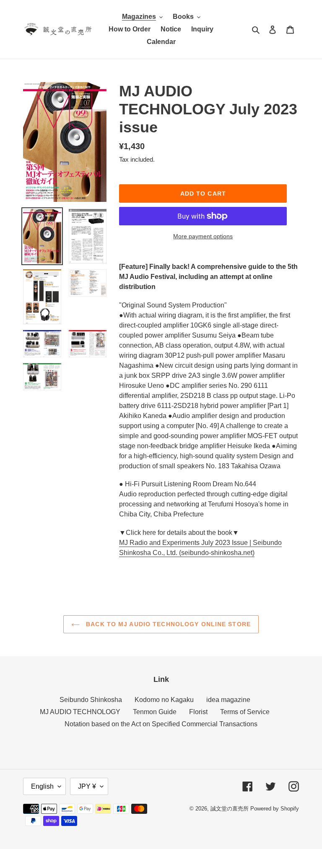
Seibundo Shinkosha (91, 699)
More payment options (203, 236)
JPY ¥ (87, 786)
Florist (198, 711)
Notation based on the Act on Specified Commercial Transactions (161, 724)
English (42, 786)
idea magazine (228, 699)
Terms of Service (245, 711)
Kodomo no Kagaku (164, 699)
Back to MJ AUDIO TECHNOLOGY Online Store (167, 624)
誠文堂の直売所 (229, 808)
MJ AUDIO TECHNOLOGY (80, 711)
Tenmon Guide (155, 711)
